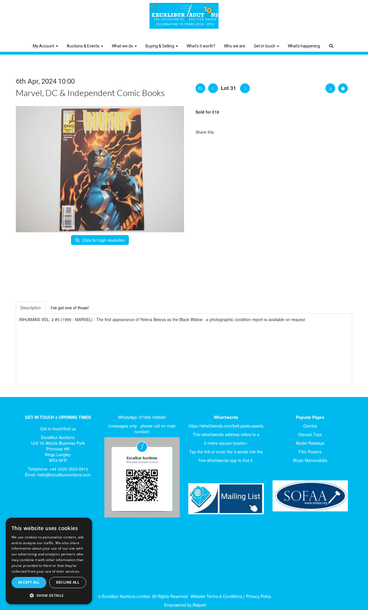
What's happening (304, 46)
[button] (332, 42)
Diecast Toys (310, 434)
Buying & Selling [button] (160, 46)
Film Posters (310, 451)
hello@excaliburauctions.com (64, 474)
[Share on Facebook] (223, 132)
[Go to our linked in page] (37, 501)
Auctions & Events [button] (83, 46)
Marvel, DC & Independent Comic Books (90, 92)
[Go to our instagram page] (247, 132)
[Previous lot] (213, 88)
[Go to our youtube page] (49, 501)
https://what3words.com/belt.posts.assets (226, 426)
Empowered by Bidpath (185, 605)
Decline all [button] (67, 582)
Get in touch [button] (265, 46)
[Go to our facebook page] (25, 501)
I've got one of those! (70, 307)
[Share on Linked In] (235, 132)
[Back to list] (200, 88)
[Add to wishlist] (343, 88)
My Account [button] (44, 46)
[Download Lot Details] (330, 88)
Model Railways (310, 443)
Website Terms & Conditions (216, 596)
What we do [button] (123, 46)
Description (30, 307)
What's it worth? (201, 46)
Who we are (234, 46)
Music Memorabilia (310, 460)
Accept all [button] (29, 582)
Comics (310, 426)
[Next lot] (245, 88)
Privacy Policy (258, 596)
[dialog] (49, 561)
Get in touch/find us (58, 428)
